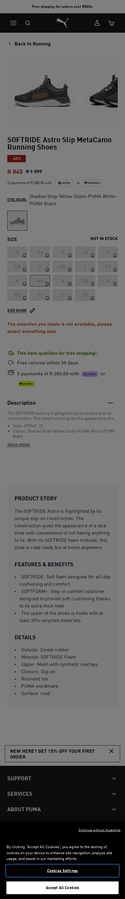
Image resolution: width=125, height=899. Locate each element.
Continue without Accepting (99, 830)
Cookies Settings (62, 870)
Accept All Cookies (62, 887)
